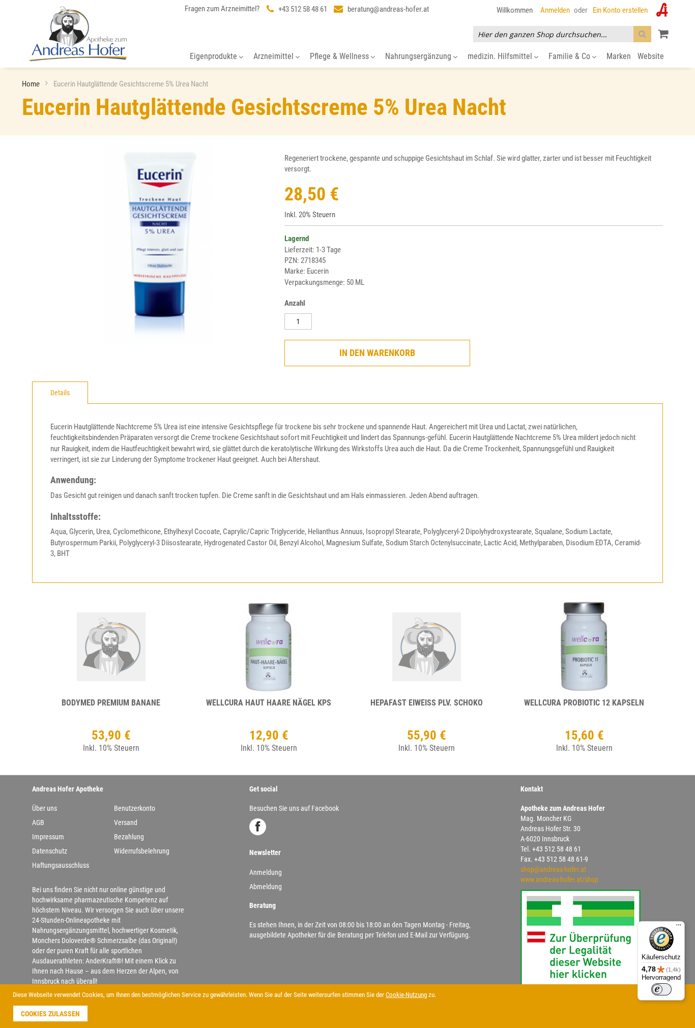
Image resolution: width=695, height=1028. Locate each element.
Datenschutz (49, 851)
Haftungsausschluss (60, 865)
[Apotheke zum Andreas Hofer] (78, 34)
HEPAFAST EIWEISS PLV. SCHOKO (426, 703)
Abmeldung (265, 887)
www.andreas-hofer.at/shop (559, 879)
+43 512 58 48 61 (302, 9)
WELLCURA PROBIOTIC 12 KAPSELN (584, 703)
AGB (38, 822)
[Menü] (679, 927)
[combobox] (562, 34)
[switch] (661, 989)
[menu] (347, 57)
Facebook (257, 826)
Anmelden (555, 10)
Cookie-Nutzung (406, 994)
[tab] (60, 392)
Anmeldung (265, 872)
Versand (125, 822)
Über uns (44, 808)
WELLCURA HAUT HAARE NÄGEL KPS (268, 703)
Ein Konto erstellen (620, 10)
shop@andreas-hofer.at (553, 869)
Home (31, 84)
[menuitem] (216, 56)
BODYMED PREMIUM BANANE (111, 703)
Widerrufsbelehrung (141, 851)
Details (60, 393)
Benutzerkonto (134, 808)
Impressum (48, 837)
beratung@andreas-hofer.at (388, 9)
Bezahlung (129, 837)
